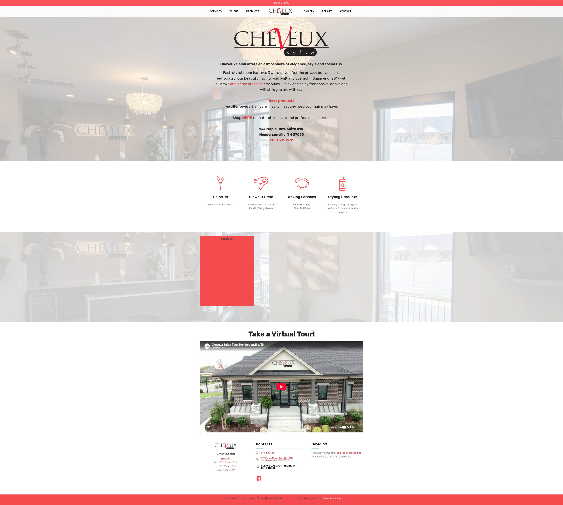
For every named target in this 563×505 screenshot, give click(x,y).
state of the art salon (245, 84)
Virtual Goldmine (331, 498)
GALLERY (309, 11)
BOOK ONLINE (281, 2)
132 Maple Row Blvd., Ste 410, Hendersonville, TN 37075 (277, 459)
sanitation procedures (349, 452)
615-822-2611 (268, 452)
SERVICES (216, 11)
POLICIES (327, 11)
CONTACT (345, 11)
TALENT (234, 11)
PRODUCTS (252, 11)
